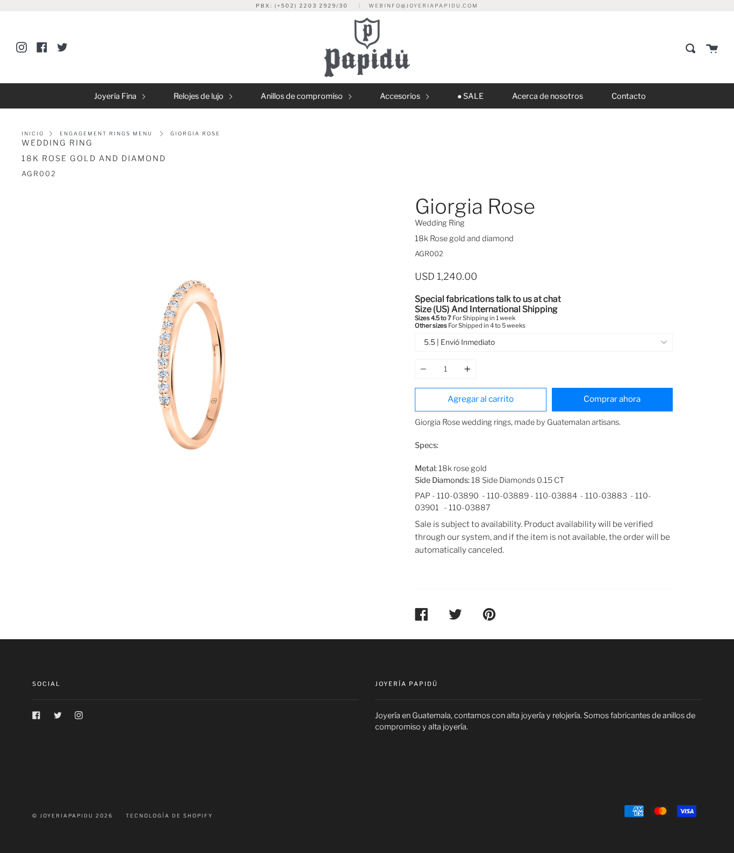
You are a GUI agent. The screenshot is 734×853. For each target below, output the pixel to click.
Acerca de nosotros (547, 96)
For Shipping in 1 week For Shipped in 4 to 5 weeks (488, 312)
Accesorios (401, 96)
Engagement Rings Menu (106, 133)
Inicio (32, 133)
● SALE (470, 96)
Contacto (628, 96)
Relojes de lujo (199, 96)
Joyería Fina (116, 96)
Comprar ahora (612, 399)
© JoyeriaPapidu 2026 (72, 816)
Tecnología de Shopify (169, 816)
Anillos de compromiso (302, 96)
